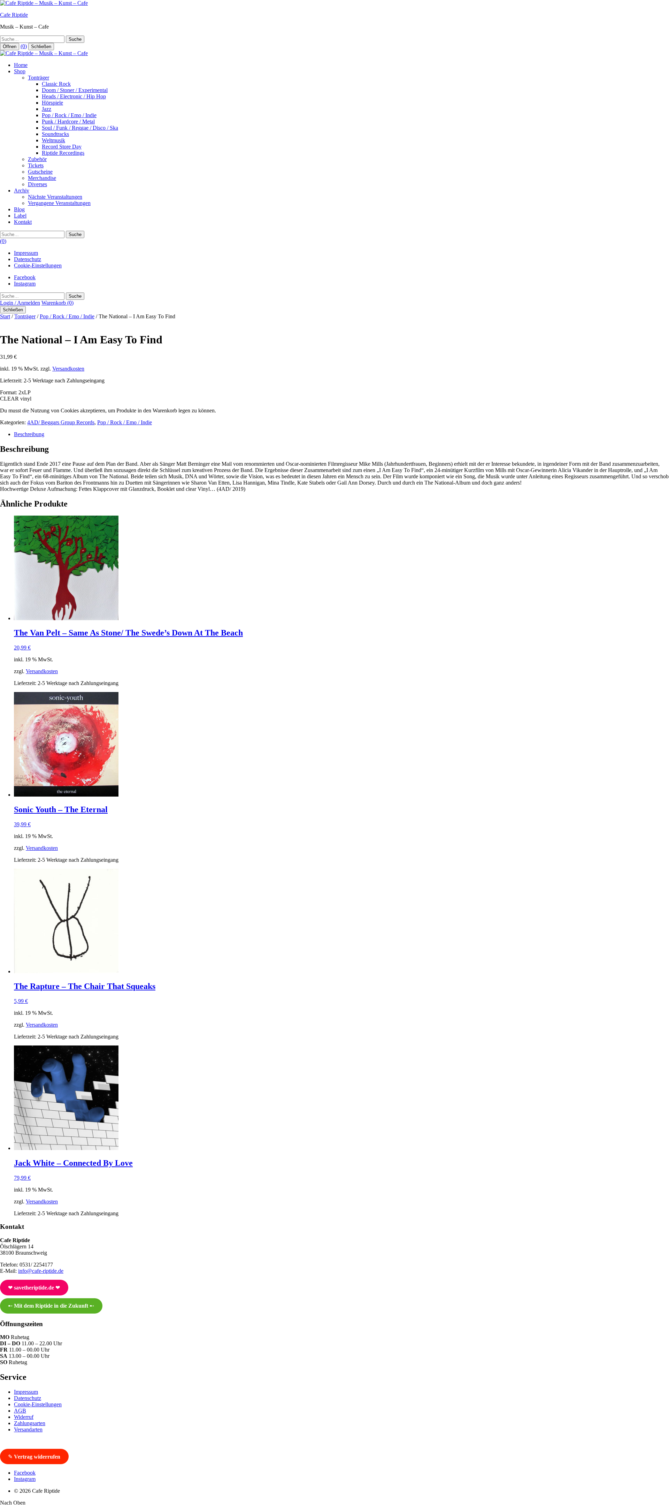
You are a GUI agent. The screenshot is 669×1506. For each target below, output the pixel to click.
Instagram (25, 284)
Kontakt (23, 222)
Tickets (36, 165)
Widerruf (23, 1417)
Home (21, 65)
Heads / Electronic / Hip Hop (74, 96)
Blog (19, 209)
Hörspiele (52, 103)
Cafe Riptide (14, 15)
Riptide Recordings (63, 153)
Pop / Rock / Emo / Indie (69, 115)
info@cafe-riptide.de (40, 1271)
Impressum (26, 253)
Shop (19, 71)
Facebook (25, 277)
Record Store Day (62, 147)
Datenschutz (27, 259)
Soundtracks (55, 134)
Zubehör (37, 159)
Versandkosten (68, 369)
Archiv (21, 190)
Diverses (37, 184)
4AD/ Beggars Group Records (60, 422)
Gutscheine (40, 172)
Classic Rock (56, 84)
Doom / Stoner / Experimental (75, 90)
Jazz (46, 109)
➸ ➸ (51, 1306)
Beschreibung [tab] (29, 434)
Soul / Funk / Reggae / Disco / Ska (80, 128)
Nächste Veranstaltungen (55, 197)
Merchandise (42, 178)
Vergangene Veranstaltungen (59, 203)
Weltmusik (53, 140)
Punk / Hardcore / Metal (68, 121)
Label (20, 216)
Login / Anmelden (20, 303)
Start (5, 316)
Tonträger (38, 78)
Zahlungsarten (29, 1423)
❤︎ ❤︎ (34, 1288)
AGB (20, 1411)
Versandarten (28, 1429)
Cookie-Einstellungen (38, 265)
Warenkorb (57, 303)
